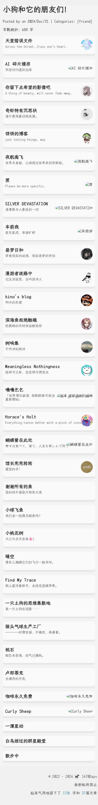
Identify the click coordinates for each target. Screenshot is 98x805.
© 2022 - (60, 776)
